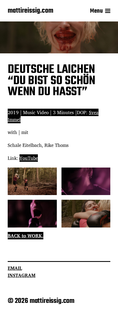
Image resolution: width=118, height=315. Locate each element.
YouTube (28, 158)
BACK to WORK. (25, 235)
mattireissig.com (30, 11)
